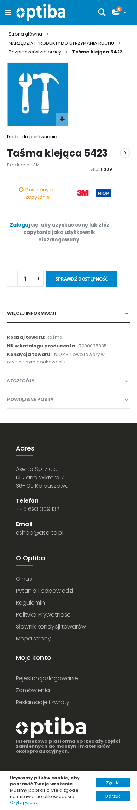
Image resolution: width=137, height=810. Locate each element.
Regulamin (30, 603)
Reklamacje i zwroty (43, 702)
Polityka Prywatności (44, 615)
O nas (24, 579)
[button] (62, 119)
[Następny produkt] (125, 153)
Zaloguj (20, 224)
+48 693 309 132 (37, 509)
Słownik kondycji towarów (51, 627)
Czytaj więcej (25, 802)
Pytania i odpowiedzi (44, 591)
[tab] (68, 313)
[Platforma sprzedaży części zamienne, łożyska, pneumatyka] (40, 12)
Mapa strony (33, 638)
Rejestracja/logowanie (47, 678)
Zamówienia (33, 690)
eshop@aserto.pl (39, 533)
